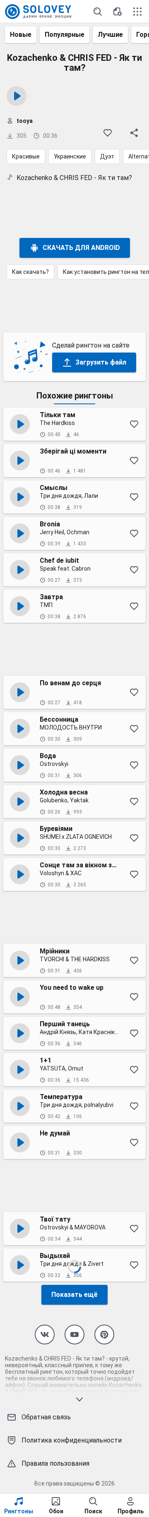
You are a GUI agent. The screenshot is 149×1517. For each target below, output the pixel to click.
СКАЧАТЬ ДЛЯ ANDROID (81, 248)
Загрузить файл (100, 362)
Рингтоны (18, 1511)
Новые (20, 34)
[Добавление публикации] (117, 12)
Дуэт (107, 156)
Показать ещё (74, 1295)
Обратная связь (46, 1417)
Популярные (64, 34)
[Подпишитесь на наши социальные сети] (45, 1334)
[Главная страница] (38, 11)
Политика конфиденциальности (72, 1440)
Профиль (131, 1511)
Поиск (93, 1511)
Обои (56, 1511)
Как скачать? (30, 272)
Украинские (70, 156)
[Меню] (137, 12)
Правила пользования (55, 1463)
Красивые (26, 156)
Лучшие (110, 34)
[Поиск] (98, 12)
